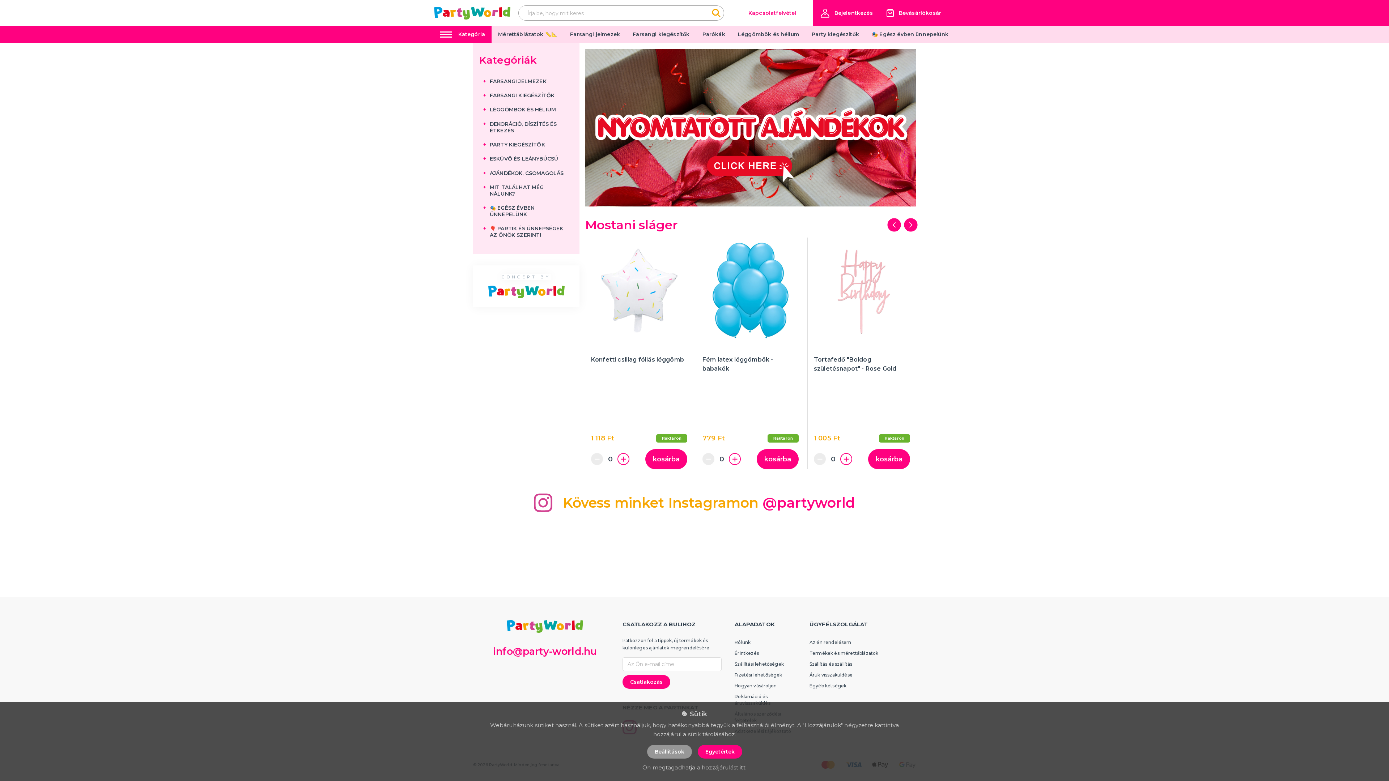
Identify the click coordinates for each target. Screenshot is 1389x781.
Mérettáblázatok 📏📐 (527, 34)
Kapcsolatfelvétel (772, 13)
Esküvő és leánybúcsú (524, 158)
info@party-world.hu (545, 651)
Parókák (713, 34)
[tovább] (910, 225)
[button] (847, 13)
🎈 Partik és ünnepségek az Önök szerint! (527, 231)
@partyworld (809, 502)
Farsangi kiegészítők (661, 34)
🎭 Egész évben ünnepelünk (910, 34)
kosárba (666, 459)
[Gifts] (750, 127)
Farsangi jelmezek (595, 34)
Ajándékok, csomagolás (527, 173)
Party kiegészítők (835, 34)
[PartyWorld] (472, 13)
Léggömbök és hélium (768, 34)
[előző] (894, 225)
